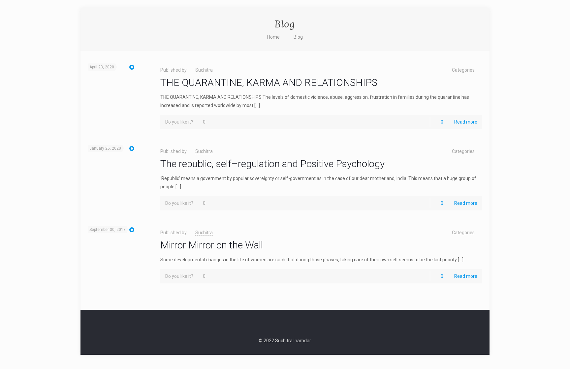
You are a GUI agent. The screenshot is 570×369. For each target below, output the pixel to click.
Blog (298, 37)
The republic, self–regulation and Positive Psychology (272, 163)
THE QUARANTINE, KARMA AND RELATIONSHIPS (268, 82)
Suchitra (204, 70)
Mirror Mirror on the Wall (211, 245)
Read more (465, 122)
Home (273, 37)
